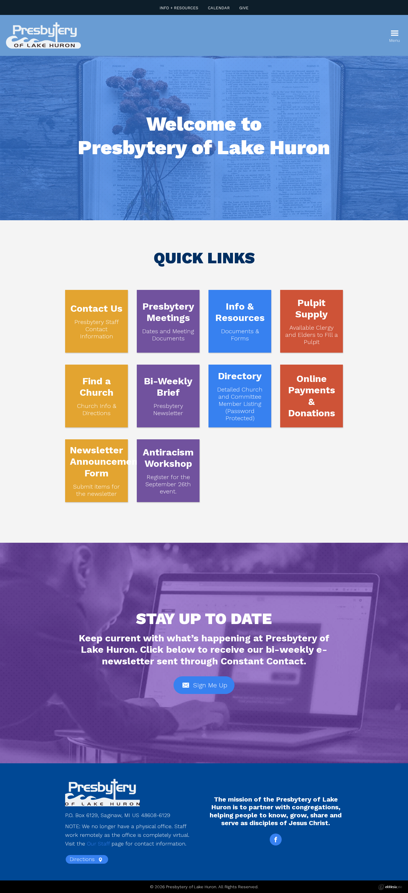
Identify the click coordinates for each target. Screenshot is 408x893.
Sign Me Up (209, 685)
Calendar (219, 8)
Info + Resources (178, 8)
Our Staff (98, 843)
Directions (83, 859)
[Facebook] (276, 839)
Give (244, 8)
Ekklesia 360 (390, 887)
